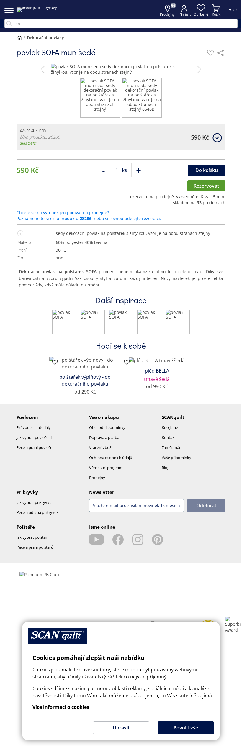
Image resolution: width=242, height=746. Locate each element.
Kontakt (169, 437)
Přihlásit (184, 14)
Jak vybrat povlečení (34, 437)
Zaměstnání (172, 447)
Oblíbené (201, 14)
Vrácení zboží (100, 447)
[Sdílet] (220, 52)
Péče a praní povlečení (36, 447)
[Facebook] (118, 539)
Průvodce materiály (34, 427)
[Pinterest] (157, 539)
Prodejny (97, 477)
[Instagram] (137, 539)
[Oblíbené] (210, 53)
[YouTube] (96, 539)
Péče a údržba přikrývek (37, 512)
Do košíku (206, 170)
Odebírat (206, 505)
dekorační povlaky (45, 37)
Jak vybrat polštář (32, 537)
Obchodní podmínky (107, 427)
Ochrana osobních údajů (110, 457)
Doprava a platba (104, 437)
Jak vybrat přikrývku (34, 502)
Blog (165, 467)
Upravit (121, 727)
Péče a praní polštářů (35, 547)
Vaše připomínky (176, 457)
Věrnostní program (105, 467)
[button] (43, 69)
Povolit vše (186, 727)
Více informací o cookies (60, 707)
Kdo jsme (170, 427)
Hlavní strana (19, 37)
